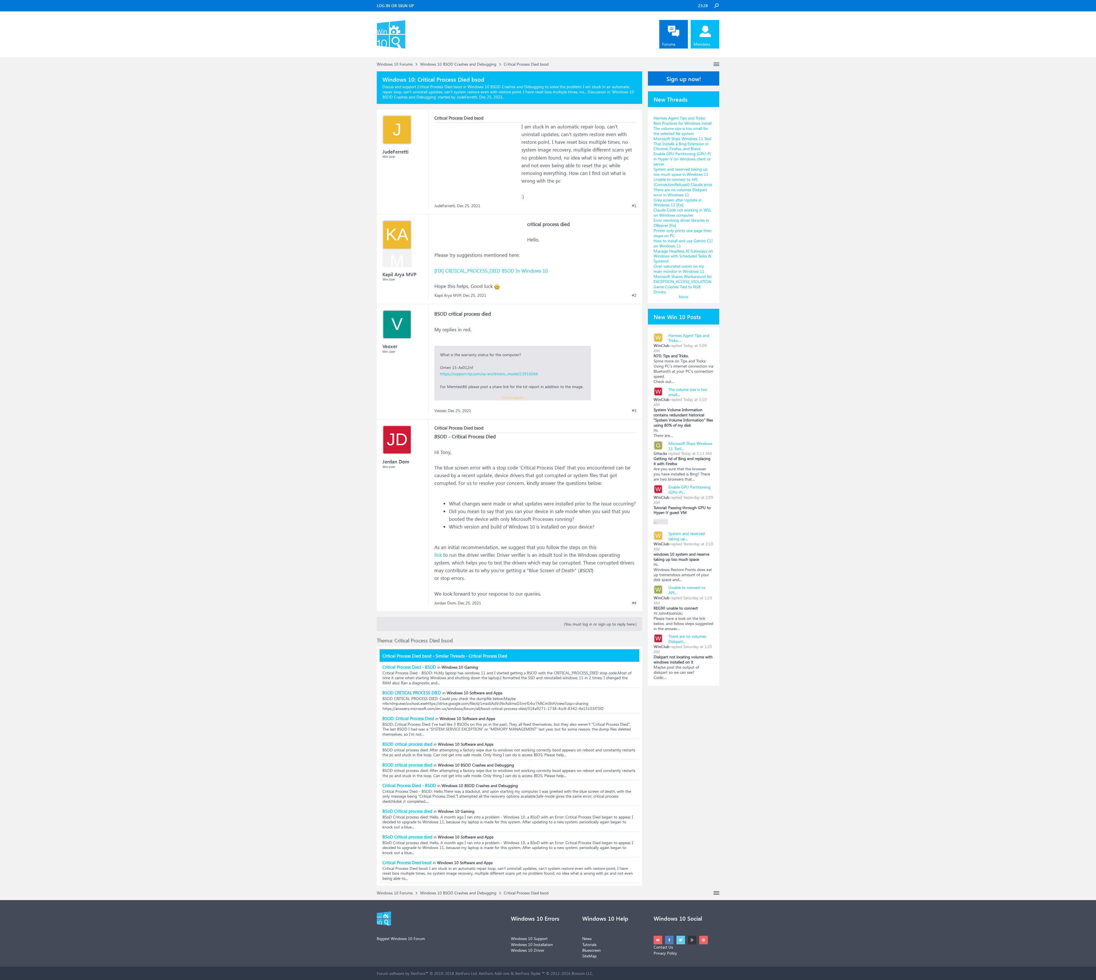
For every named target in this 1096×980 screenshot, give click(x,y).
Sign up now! (683, 78)
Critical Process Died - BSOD (409, 667)
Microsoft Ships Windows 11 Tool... (690, 446)
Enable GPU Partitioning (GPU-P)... (689, 489)
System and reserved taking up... (686, 536)
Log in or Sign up (395, 5)
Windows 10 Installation (532, 944)
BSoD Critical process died (407, 811)
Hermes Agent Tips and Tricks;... (688, 338)
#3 (634, 410)
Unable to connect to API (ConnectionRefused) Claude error (683, 182)
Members (702, 44)
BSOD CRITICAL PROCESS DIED (411, 692)
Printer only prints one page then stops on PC (683, 233)
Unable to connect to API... (686, 590)
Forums (668, 44)
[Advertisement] (477, 158)
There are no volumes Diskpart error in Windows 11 (680, 192)
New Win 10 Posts (677, 316)
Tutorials (589, 944)
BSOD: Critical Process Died (408, 718)
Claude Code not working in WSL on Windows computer (682, 212)
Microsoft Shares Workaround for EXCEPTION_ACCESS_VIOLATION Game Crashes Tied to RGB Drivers (683, 284)
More (683, 296)
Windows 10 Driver (527, 950)
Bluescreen (591, 950)
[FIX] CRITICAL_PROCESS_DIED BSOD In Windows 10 (491, 270)
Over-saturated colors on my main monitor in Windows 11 (679, 268)
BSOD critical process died (407, 744)
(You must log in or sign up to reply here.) (600, 624)
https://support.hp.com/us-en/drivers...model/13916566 (489, 373)
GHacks (660, 453)
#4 (634, 603)
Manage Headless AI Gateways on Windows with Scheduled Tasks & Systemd (683, 256)
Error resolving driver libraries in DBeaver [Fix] (681, 222)
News (587, 938)
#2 (634, 295)
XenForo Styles (528, 973)
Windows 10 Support (529, 938)
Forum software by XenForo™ (427, 973)
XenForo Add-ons (494, 973)
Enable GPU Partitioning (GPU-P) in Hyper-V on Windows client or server (682, 159)
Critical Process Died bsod (407, 862)
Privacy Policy (665, 953)
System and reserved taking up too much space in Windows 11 (681, 171)
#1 (634, 205)
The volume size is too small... (687, 392)
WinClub (661, 345)
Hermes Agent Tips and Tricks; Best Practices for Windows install (683, 120)
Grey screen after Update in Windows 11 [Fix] (678, 202)
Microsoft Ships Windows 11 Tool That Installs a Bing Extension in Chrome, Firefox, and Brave (682, 144)
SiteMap (589, 956)
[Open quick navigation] (716, 64)
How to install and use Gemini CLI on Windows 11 (683, 243)
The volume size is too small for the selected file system (681, 131)
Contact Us (663, 947)
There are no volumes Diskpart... (687, 639)
